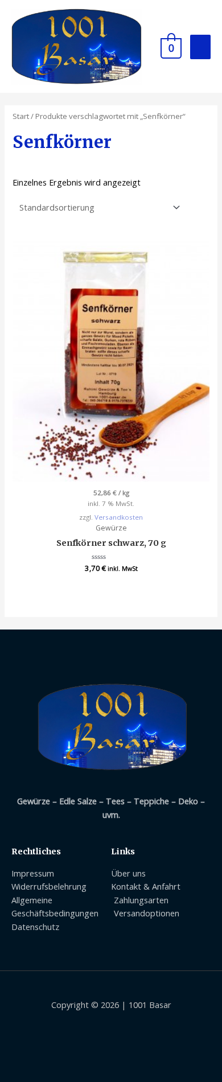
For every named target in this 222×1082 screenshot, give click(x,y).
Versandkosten (118, 517)
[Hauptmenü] (200, 47)
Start (21, 116)
